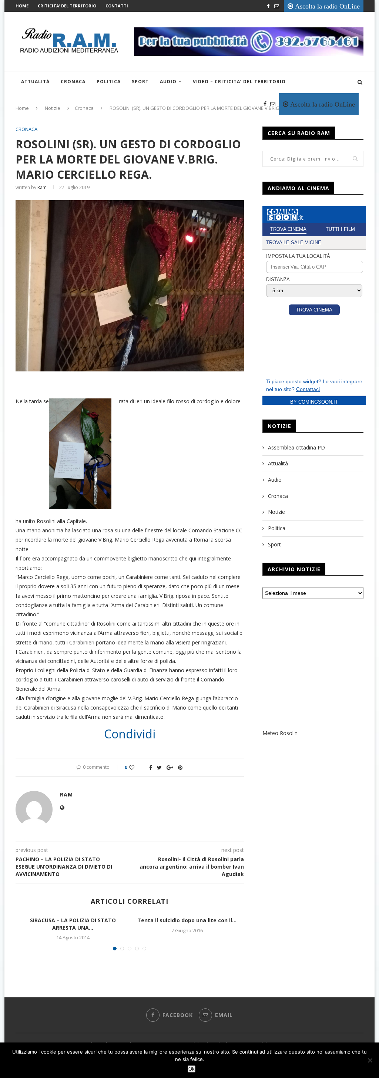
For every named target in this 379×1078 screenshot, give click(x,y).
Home (22, 6)
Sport (140, 81)
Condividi (129, 734)
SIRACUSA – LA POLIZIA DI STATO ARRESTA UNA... (73, 924)
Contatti (116, 6)
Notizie (276, 511)
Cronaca (73, 81)
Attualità (35, 81)
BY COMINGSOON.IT (314, 402)
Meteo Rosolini (280, 733)
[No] (369, 1060)
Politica (109, 81)
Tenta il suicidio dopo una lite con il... (187, 920)
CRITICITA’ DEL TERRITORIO (67, 6)
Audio (168, 81)
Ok (191, 1069)
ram (42, 187)
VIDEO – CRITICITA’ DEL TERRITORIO (239, 81)
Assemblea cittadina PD (296, 447)
